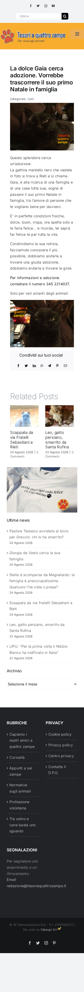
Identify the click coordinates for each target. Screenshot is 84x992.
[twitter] (38, 5)
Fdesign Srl (49, 929)
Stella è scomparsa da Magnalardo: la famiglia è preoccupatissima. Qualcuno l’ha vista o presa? (42, 581)
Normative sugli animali (20, 788)
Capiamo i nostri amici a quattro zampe (21, 740)
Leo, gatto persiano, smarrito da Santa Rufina (57, 439)
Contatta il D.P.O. (57, 769)
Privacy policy (60, 745)
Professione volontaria (19, 805)
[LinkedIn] (34, 365)
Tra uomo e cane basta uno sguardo (22, 824)
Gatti (31, 99)
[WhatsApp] (41, 365)
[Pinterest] (57, 365)
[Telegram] (49, 365)
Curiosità (17, 757)
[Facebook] (18, 365)
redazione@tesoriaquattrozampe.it (36, 886)
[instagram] (45, 5)
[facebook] (30, 5)
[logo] (33, 29)
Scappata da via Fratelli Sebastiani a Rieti (21, 439)
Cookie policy (60, 734)
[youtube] (53, 5)
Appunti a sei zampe (20, 771)
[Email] (65, 365)
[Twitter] (26, 365)
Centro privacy (61, 756)
